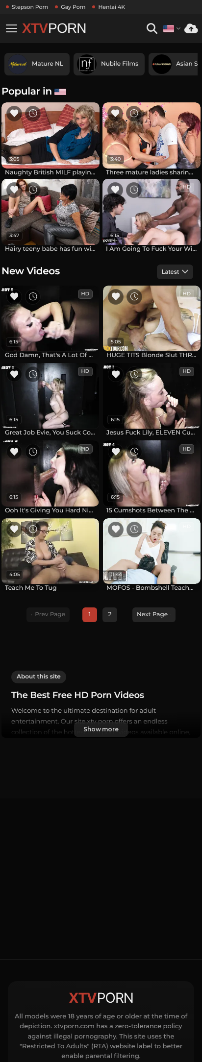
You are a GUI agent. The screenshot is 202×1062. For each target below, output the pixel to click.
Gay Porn (73, 6)
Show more (101, 729)
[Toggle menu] (11, 28)
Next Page (152, 614)
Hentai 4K (111, 6)
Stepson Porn (30, 6)
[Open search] (151, 28)
